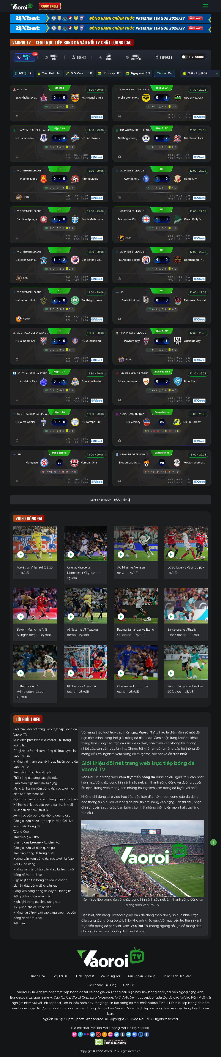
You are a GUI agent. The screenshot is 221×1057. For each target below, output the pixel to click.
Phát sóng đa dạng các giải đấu (35, 777)
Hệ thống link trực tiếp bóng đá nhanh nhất (43, 804)
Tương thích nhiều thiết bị (31, 810)
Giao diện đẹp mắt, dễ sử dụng (35, 783)
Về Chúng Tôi (110, 976)
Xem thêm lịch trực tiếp (109, 499)
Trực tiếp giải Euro (26, 837)
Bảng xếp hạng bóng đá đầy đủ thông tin (42, 891)
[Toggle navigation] (205, 6)
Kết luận (19, 923)
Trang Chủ (37, 976)
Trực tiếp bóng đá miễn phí (32, 772)
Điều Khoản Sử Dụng (141, 976)
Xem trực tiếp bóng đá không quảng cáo (41, 815)
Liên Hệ (128, 985)
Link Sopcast (85, 976)
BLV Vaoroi (81, 73)
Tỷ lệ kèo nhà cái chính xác (32, 907)
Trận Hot (51, 73)
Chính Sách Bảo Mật (177, 976)
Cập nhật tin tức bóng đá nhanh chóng (40, 880)
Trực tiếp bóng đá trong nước (34, 853)
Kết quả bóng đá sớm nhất (32, 896)
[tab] (24, 57)
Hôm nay (112, 73)
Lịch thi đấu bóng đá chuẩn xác (35, 885)
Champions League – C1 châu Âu (36, 842)
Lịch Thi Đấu (60, 976)
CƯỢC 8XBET (49, 6)
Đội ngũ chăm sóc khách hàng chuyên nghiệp (45, 799)
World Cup (21, 831)
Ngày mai (140, 73)
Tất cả (164, 73)
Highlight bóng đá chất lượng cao (36, 901)
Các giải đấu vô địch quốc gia (34, 848)
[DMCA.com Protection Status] (111, 1041)
